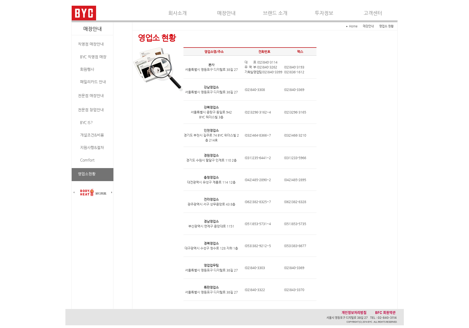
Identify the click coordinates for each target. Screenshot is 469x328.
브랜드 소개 (275, 13)
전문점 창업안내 (91, 110)
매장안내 (226, 13)
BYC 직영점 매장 (93, 57)
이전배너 (74, 192)
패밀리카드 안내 (93, 82)
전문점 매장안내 (91, 95)
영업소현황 (87, 174)
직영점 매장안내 (91, 44)
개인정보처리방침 (354, 312)
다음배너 (111, 192)
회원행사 (87, 69)
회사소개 (177, 13)
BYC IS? (86, 122)
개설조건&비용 (92, 135)
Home (353, 26)
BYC (84, 13)
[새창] (92, 192)
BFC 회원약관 (385, 312)
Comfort (87, 160)
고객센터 (373, 13)
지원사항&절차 (92, 147)
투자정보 (324, 13)
